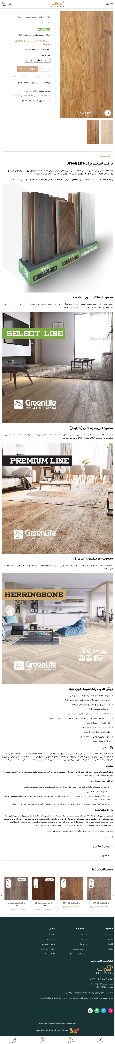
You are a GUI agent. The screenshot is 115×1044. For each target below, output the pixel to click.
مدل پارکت (45, 55)
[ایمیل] (90, 1010)
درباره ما (52, 934)
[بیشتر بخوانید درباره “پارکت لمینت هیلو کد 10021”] (36, 885)
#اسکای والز (108, 837)
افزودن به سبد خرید (27, 69)
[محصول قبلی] (48, 23)
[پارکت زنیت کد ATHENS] (99, 888)
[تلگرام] (103, 1010)
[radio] (47, 60)
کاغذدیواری (108, 934)
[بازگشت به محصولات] (45, 23)
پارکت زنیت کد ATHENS (99, 903)
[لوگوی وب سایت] (57, 4)
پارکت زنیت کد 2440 (71, 903)
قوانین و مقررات (48, 944)
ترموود (81, 939)
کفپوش (110, 944)
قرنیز (82, 944)
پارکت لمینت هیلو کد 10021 (43, 904)
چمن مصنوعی (78, 949)
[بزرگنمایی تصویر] (107, 113)
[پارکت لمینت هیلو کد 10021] (43, 888)
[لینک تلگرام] (23, 101)
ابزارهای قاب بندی (76, 953)
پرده (82, 934)
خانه (48, 17)
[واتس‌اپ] (96, 1010)
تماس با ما (51, 939)
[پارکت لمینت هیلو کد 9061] (16, 888)
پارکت (41, 17)
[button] (110, 65)
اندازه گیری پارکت (66, 831)
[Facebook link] (37, 101)
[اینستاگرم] (110, 1010)
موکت (110, 949)
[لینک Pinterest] (30, 101)
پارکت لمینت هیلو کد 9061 (16, 904)
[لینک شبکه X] (33, 101)
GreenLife (28, 95)
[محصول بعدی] (42, 23)
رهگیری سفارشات (48, 949)
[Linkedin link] (26, 101)
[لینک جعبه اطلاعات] (46, 76)
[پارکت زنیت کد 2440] (71, 888)
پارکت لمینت (31, 17)
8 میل (19, 17)
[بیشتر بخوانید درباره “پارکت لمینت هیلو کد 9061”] (8, 885)
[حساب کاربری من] (10, 4)
